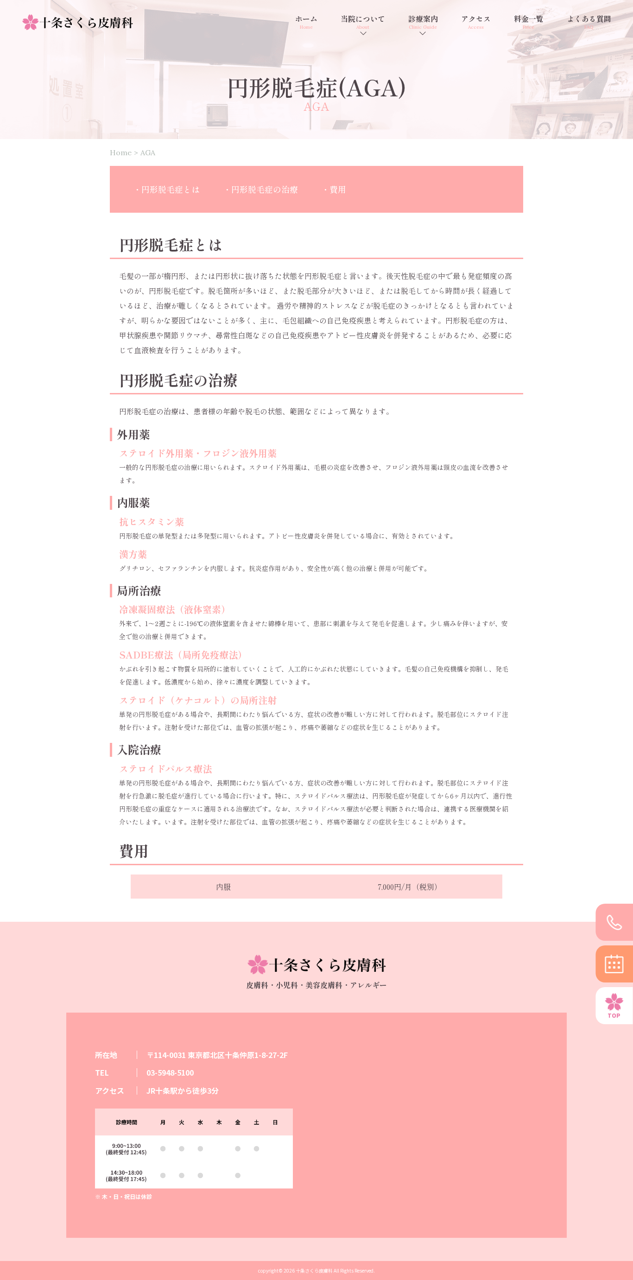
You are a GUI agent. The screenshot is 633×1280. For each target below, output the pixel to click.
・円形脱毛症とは (166, 189)
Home (121, 152)
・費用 (333, 189)
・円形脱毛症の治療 (260, 189)
